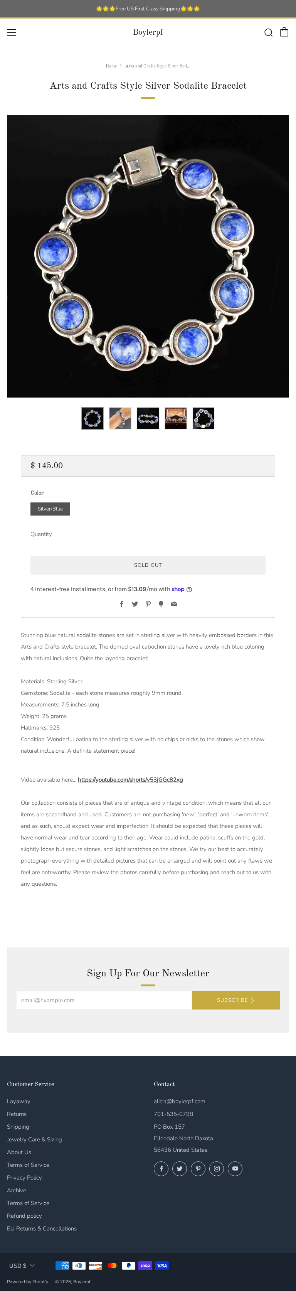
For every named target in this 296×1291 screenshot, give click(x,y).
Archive (16, 1190)
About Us (19, 1152)
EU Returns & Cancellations (42, 1228)
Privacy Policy (24, 1177)
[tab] (92, 418)
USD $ (17, 1265)
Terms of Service (28, 1165)
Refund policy (24, 1216)
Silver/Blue (50, 508)
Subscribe (232, 1000)
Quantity (41, 534)
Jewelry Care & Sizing (34, 1139)
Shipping (18, 1127)
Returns (17, 1114)
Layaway (18, 1101)
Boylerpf (148, 33)
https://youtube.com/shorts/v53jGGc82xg (130, 780)
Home (111, 66)
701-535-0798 (173, 1114)
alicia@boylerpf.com (179, 1101)
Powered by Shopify (27, 1282)
